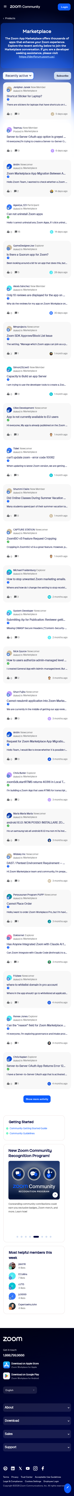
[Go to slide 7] (46, 1236)
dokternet (18, 935)
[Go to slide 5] (34, 1236)
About (9, 1407)
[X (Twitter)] (20, 1468)
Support (10, 1447)
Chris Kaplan (20, 1057)
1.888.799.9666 (13, 1355)
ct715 (21, 1284)
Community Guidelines (22, 1133)
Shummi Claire (21, 489)
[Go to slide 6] (40, 1236)
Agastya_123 (20, 205)
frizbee (17, 976)
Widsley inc (19, 854)
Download (12, 1421)
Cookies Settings (33, 1481)
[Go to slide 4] (30, 1236)
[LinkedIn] (12, 1468)
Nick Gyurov (20, 651)
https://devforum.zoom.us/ (36, 56)
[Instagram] (35, 1468)
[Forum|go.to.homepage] (25, 7)
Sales (9, 1434)
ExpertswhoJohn (27, 1304)
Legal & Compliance (13, 1481)
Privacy (14, 1477)
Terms (6, 1477)
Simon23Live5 (21, 367)
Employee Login (51, 1481)
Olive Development (23, 408)
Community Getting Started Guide (28, 1128)
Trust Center (27, 1477)
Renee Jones (20, 1016)
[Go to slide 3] (25, 1236)
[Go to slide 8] (50, 1236)
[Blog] (5, 1468)
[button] (67, 1488)
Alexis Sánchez (21, 286)
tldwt (16, 448)
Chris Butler (19, 773)
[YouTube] (27, 1468)
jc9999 (22, 1294)
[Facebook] (42, 1468)
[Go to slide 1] (17, 1236)
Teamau (17, 128)
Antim (16, 164)
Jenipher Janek (21, 87)
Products (10, 18)
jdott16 (22, 1264)
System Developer (23, 611)
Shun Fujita (19, 692)
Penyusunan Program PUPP (28, 894)
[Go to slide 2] (21, 1236)
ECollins (22, 1274)
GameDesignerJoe (23, 245)
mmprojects (20, 327)
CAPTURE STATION (24, 529)
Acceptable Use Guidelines (48, 1477)
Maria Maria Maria (23, 813)
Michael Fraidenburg (24, 570)
